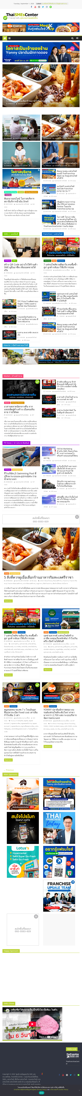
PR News (7, 261)
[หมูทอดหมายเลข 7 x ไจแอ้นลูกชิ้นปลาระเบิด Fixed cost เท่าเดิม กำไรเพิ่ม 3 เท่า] (21, 683)
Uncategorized (41, 97)
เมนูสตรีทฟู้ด (59, 649)
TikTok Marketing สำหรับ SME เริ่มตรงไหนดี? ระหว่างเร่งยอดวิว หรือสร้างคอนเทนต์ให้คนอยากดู (61, 453)
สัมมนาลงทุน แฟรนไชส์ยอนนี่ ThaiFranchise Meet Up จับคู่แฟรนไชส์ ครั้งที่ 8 (67, 174)
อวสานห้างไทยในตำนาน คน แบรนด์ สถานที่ (67, 398)
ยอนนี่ (52, 729)
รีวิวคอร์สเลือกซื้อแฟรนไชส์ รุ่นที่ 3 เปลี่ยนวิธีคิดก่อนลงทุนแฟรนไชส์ (67, 311)
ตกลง (41, 1093)
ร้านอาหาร (66, 581)
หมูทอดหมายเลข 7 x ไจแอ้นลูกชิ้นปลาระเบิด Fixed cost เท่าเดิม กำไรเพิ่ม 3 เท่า (21, 712)
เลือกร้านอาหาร (47, 583)
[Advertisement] (59, 930)
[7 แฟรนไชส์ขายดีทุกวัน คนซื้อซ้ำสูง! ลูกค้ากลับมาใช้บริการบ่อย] (61, 239)
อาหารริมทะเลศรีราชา (29, 583)
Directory (47, 261)
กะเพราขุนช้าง (15, 644)
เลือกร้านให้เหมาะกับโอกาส (60, 583)
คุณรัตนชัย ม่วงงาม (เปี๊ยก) (62, 270)
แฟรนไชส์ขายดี (8, 649)
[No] (79, 1090)
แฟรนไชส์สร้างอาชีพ (57, 652)
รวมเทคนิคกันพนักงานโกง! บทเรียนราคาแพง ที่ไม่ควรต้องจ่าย (27, 319)
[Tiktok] (39, 7)
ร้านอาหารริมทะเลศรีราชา (15, 583)
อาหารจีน (57, 729)
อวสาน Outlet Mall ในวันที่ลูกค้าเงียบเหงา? (66, 411)
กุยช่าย (52, 647)
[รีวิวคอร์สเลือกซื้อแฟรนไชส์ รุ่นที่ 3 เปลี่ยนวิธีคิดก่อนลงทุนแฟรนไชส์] (49, 308)
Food (54, 261)
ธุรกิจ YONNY (68, 726)
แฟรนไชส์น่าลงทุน (19, 649)
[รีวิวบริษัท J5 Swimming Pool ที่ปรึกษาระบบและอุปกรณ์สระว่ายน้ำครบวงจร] (21, 448)
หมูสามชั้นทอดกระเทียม (27, 726)
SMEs (14, 261)
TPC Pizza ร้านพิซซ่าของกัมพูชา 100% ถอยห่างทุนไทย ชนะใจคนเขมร (27, 303)
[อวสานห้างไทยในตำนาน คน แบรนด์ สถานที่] (49, 396)
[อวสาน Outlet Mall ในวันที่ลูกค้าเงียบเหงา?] (49, 409)
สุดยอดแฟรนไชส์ (63, 632)
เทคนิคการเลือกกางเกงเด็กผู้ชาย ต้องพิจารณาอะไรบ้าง (21, 162)
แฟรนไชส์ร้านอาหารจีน (67, 729)
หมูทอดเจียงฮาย (15, 726)
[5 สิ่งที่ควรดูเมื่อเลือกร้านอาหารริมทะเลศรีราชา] (61, 116)
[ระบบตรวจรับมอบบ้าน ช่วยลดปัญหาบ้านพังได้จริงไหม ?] (21, 116)
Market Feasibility (69, 723)
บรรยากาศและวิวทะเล (46, 581)
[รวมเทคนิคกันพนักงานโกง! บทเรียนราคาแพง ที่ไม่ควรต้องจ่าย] (9, 316)
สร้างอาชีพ (74, 647)
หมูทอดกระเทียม (15, 723)
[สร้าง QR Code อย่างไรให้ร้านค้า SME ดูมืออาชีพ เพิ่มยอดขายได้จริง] (21, 239)
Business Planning (10, 192)
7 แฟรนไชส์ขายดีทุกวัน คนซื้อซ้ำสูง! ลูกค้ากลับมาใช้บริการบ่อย (60, 266)
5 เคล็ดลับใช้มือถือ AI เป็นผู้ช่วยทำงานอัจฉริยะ (61, 163)
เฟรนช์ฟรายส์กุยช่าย (49, 649)
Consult (20, 192)
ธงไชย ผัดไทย (32, 644)
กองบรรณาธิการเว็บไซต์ (54, 104)
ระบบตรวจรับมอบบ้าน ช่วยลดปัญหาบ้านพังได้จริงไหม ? (21, 135)
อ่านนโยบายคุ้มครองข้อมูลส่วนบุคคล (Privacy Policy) (30, 1089)
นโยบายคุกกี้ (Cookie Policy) (59, 1089)
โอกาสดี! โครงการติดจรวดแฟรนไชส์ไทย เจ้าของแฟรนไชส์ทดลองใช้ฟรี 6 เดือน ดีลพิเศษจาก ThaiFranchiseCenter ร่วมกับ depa (60, 221)
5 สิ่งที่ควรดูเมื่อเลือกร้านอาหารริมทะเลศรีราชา (61, 136)
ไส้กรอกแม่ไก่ (18, 652)
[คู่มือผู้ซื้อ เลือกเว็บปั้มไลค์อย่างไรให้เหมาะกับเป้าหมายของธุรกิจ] (49, 496)
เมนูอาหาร (39, 583)
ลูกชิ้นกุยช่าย (66, 647)
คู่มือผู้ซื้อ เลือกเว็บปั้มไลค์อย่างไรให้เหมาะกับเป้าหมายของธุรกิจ (67, 499)
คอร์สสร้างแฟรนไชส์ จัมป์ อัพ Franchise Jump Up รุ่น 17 (65, 188)
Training (8, 195)
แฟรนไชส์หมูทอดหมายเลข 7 (19, 729)
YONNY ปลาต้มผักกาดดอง (56, 726)
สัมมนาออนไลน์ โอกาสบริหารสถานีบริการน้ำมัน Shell (19, 200)
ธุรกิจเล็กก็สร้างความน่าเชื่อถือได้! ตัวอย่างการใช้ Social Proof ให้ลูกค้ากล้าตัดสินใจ (67, 469)
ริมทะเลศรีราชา (57, 581)
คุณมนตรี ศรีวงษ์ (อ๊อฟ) (21, 415)
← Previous (9, 770)
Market (7, 403)
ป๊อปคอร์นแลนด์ (8, 646)
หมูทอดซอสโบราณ (26, 723)
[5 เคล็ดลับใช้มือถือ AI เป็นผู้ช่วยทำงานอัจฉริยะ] (61, 143)
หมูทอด (26, 721)
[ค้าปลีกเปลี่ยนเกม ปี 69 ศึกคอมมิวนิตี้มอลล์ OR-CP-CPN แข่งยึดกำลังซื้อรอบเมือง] (49, 381)
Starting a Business (31, 192)
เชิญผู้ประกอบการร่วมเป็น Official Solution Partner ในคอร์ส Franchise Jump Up (66, 205)
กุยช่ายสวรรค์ (23, 644)
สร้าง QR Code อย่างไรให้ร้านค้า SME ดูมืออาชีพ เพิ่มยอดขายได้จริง (20, 267)
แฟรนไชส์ (24, 646)
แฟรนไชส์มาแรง (29, 649)
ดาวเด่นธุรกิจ (19, 721)
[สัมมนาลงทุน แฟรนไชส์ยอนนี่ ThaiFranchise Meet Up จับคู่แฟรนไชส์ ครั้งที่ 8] (49, 170)
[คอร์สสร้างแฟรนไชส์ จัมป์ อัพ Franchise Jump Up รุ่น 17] (49, 185)
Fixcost (13, 721)
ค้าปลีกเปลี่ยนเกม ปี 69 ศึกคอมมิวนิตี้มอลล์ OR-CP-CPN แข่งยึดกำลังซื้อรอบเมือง (67, 385)
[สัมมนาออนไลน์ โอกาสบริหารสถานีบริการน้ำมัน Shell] (21, 170)
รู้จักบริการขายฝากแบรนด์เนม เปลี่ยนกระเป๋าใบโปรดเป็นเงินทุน (66, 483)
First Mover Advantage (57, 723)
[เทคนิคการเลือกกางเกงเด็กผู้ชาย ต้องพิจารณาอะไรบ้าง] (21, 143)
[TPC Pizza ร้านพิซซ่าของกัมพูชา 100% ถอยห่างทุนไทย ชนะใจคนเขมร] (9, 300)
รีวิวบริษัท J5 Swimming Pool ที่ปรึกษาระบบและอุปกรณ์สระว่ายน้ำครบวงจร (20, 476)
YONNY (46, 726)
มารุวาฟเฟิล (17, 646)
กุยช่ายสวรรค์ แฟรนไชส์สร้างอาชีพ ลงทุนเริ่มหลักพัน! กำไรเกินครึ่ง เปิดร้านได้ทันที (67, 297)
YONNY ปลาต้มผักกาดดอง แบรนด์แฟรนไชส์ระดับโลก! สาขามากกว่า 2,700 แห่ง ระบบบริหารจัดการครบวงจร (60, 714)
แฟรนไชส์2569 (32, 646)
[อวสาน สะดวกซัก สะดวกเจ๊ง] (9, 331)
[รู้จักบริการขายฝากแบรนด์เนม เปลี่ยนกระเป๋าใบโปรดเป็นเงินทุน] (49, 480)
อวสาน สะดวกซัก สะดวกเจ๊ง (27, 333)
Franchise (61, 261)
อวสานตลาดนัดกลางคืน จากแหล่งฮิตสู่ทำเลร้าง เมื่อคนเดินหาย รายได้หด (19, 409)
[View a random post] (77, 38)
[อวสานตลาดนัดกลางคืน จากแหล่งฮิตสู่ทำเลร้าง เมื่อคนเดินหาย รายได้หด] (21, 381)
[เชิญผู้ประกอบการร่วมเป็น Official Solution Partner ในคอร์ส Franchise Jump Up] (49, 201)
